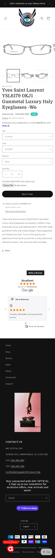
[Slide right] (52, 76)
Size (3, 131)
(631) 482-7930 (17, 466)
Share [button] (7, 250)
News (8, 364)
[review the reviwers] (11, 306)
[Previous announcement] (5, 4)
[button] (6, 18)
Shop (8, 352)
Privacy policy (14, 552)
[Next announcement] (50, 4)
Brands (9, 358)
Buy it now (27, 194)
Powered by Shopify (29, 548)
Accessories (11, 377)
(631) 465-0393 (17, 460)
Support (9, 383)
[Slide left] (3, 76)
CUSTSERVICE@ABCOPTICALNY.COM (23, 472)
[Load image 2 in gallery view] (27, 75)
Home (8, 345)
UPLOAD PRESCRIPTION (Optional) (18, 181)
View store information (15, 211)
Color (4, 143)
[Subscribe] (46, 498)
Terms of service (28, 552)
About (8, 371)
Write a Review (35, 273)
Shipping (5, 118)
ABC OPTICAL (16, 548)
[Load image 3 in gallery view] (41, 75)
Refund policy (44, 548)
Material (5, 156)
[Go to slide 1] (25, 323)
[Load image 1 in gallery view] (13, 75)
